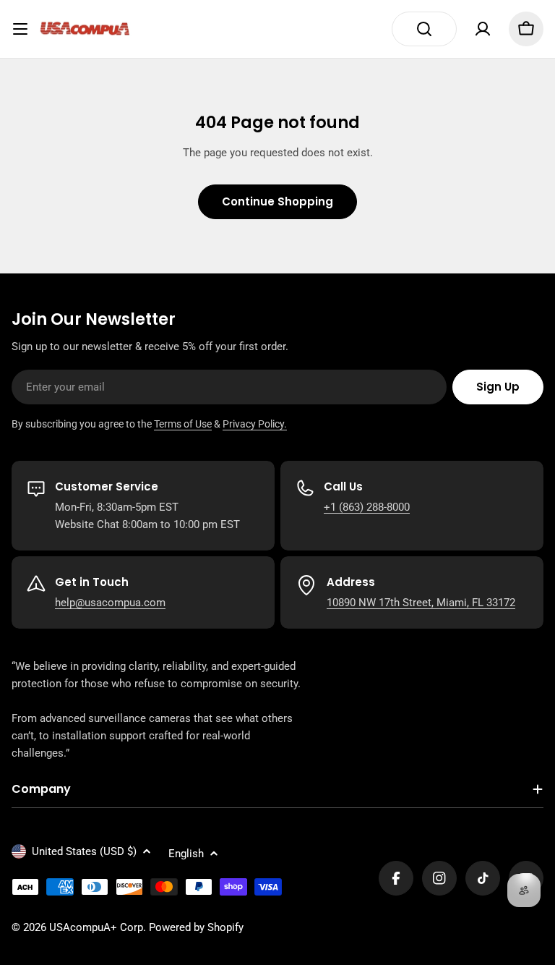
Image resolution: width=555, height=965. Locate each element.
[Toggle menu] (20, 29)
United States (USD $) (84, 851)
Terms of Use (183, 424)
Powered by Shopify (196, 927)
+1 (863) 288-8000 (367, 507)
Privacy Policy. (255, 424)
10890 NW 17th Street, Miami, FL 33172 (421, 602)
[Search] (424, 29)
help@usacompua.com (110, 602)
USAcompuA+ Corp (96, 927)
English (186, 853)
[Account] (482, 29)
